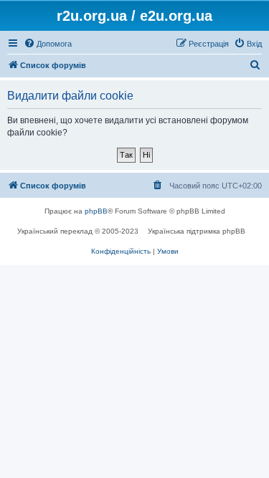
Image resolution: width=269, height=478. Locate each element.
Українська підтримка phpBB (196, 231)
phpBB (96, 211)
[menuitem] (48, 43)
